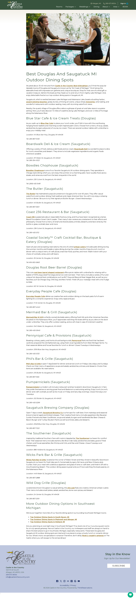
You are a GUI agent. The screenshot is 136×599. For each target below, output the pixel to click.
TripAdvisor (68, 581)
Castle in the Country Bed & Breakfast (71, 86)
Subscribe (118, 566)
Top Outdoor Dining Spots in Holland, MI (47, 522)
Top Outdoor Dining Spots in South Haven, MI (49, 517)
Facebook (57, 581)
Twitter (61, 581)
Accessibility (64, 585)
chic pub (71, 488)
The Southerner (82, 438)
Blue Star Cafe (47, 123)
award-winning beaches (36, 102)
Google (75, 581)
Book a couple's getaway (93, 536)
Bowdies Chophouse (35, 170)
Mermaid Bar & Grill (34, 317)
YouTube (79, 581)
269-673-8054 (110, 3)
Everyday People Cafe (35, 296)
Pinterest (72, 581)
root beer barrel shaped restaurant (49, 272)
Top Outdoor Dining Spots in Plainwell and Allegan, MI (53, 519)
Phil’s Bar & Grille (33, 364)
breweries (90, 102)
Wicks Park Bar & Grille (36, 460)
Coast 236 (30, 217)
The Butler (30, 194)
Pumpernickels (32, 387)
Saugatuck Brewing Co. (53, 413)
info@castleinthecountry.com (18, 577)
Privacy (73, 585)
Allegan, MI (96, 3)
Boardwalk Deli (80, 149)
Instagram (64, 581)
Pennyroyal (76, 340)
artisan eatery (80, 247)
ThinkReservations (84, 588)
